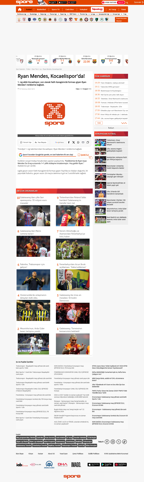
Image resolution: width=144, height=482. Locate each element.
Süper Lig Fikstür (22, 441)
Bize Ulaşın (20, 454)
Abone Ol (120, 2)
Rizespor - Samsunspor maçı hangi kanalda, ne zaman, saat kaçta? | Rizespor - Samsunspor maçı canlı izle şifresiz (71, 403)
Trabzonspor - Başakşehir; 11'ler (111, 106)
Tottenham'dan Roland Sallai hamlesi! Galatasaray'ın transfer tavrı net (73, 200)
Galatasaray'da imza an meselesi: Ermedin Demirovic (70, 298)
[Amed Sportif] (40, 19)
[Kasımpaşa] (34, 19)
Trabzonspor (87, 441)
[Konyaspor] (102, 19)
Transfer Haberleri (80, 437)
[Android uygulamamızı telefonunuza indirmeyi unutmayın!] (52, 3)
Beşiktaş (79, 441)
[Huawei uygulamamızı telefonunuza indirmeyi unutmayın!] (71, 3)
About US (51, 454)
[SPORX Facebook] (107, 441)
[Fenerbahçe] (45, 19)
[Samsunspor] (24, 19)
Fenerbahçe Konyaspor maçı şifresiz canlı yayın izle (72, 378)
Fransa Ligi (53, 14)
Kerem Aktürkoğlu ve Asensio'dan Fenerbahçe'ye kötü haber (72, 234)
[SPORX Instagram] (112, 441)
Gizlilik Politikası (93, 454)
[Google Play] (107, 466)
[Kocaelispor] (97, 19)
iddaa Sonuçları (91, 445)
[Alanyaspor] (81, 19)
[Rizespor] (60, 19)
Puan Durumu (121, 18)
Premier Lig (83, 14)
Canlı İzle (81, 445)
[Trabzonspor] (66, 19)
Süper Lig (63, 14)
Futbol (29, 9)
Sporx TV (56, 9)
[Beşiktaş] (55, 19)
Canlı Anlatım (60, 437)
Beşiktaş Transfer (54, 445)
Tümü (123, 9)
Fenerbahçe (70, 441)
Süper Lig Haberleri (36, 441)
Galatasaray (60, 441)
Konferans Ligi (21, 14)
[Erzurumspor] (107, 19)
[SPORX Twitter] (118, 441)
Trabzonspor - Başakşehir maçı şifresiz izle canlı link (34, 378)
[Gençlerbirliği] (50, 19)
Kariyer (40, 454)
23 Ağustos (38, 56)
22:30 (86, 61)
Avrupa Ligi (116, 14)
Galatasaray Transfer (23, 445)
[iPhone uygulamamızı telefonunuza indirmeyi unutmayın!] (61, 3)
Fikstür (119, 21)
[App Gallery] (121, 466)
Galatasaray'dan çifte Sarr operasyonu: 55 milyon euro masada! (33, 200)
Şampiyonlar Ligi (104, 14)
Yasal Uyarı (64, 454)
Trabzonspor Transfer (69, 445)
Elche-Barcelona (87, 59)
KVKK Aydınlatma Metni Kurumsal (116, 454)
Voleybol (83, 9)
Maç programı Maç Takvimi (25, 437)
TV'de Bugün (91, 437)
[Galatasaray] (19, 19)
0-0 (111, 60)
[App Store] (94, 466)
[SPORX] (72, 477)
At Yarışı (112, 9)
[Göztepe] (76, 19)
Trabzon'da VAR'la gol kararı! (110, 87)
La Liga (93, 14)
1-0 (38, 60)
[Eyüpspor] (91, 19)
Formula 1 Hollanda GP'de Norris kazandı (114, 103)
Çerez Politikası (78, 454)
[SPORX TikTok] (124, 441)
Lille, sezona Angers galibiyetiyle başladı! (114, 118)
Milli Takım (73, 14)
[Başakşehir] (29, 19)
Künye (31, 454)
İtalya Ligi (43, 14)
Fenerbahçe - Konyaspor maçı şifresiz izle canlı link (33, 395)
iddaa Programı (49, 441)
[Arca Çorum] (86, 19)
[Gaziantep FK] (71, 19)
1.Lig (124, 14)
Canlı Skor (69, 9)
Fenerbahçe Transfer (40, 445)
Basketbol (41, 9)
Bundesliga (33, 14)
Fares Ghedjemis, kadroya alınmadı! (113, 83)
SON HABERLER (102, 76)
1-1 (62, 60)
